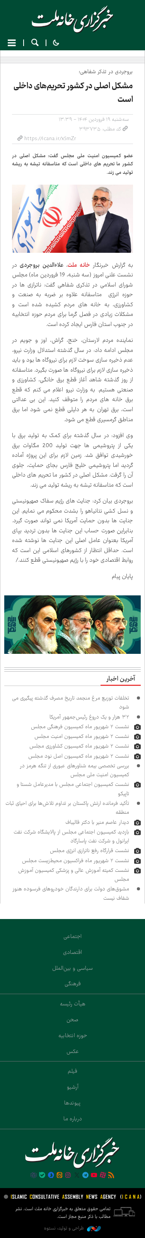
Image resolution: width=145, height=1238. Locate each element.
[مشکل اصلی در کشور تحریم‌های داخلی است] (72, 219)
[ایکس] (77, 1175)
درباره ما (72, 1118)
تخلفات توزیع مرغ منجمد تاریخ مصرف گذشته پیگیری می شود (70, 702)
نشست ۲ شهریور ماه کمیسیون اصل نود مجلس (78, 756)
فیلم (72, 1071)
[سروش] (50, 1175)
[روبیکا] (33, 1175)
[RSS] (111, 1175)
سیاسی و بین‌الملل (72, 968)
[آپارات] (103, 1175)
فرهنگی (73, 983)
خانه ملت (72, 19)
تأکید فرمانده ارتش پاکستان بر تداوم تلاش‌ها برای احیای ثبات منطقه (67, 808)
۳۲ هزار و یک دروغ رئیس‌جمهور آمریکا (89, 717)
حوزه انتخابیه (72, 1035)
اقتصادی (72, 952)
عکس (73, 1051)
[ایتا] (59, 1175)
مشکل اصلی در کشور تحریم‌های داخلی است (73, 93)
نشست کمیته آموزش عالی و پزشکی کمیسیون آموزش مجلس (73, 875)
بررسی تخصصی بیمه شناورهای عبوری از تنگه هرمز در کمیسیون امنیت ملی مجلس (74, 770)
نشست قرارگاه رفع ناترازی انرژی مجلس (89, 850)
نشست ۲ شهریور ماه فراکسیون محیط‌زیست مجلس (75, 860)
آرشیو (72, 1087)
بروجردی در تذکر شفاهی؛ (106, 71)
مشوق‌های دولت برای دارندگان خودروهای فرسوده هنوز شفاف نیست (70, 893)
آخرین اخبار (120, 679)
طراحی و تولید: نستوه (64, 1228)
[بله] (42, 1175)
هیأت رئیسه (72, 1003)
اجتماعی (72, 936)
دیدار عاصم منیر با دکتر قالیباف (97, 822)
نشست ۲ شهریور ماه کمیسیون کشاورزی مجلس (79, 746)
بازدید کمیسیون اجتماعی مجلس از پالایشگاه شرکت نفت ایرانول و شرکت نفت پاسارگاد (71, 836)
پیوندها (72, 1102)
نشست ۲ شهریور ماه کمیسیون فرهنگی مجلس (80, 726)
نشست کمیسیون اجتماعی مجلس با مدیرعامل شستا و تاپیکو (73, 789)
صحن (72, 1019)
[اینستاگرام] (68, 1175)
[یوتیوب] (94, 1175)
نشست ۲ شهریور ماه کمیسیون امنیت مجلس (81, 736)
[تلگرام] (85, 1175)
